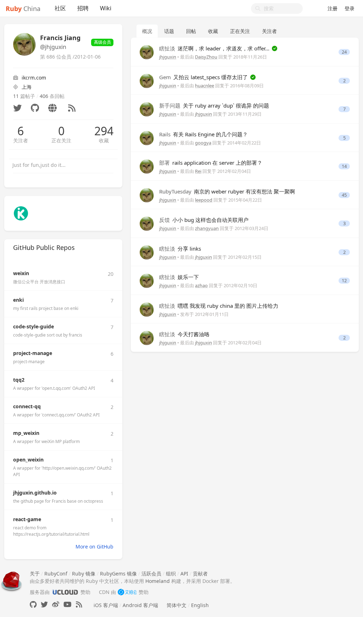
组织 (171, 573)
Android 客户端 (140, 605)
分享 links (180, 248)
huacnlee (204, 85)
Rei (198, 171)
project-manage (32, 353)
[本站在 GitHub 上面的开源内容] (33, 604)
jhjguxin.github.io (35, 492)
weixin (21, 273)
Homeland (157, 581)
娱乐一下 (179, 276)
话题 (169, 31)
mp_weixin (26, 433)
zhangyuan (207, 228)
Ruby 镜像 (83, 573)
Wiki (105, 8)
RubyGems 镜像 (118, 573)
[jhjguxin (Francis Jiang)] (147, 51)
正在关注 (61, 140)
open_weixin (28, 459)
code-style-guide (33, 326)
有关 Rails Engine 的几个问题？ (203, 134)
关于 (35, 573)
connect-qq (27, 406)
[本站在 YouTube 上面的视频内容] (67, 604)
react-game (27, 519)
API (184, 573)
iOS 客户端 (106, 605)
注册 (332, 8)
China (23, 8)
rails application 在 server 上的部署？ (210, 162)
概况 (147, 31)
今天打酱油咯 (184, 334)
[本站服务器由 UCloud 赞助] (65, 592)
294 (103, 131)
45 (344, 195)
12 (344, 281)
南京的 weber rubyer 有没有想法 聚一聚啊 (227, 191)
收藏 (104, 140)
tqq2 (18, 379)
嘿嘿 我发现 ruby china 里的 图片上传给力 (218, 305)
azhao (201, 285)
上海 (27, 86)
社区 (60, 8)
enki (18, 299)
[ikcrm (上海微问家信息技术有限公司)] (21, 212)
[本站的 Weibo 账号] (55, 604)
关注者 (20, 140)
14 (344, 166)
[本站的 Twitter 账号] (44, 604)
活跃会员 (151, 573)
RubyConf (55, 573)
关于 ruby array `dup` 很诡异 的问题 (214, 105)
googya (203, 143)
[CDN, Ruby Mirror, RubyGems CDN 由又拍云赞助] (127, 592)
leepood (203, 200)
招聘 (83, 8)
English (200, 605)
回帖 (191, 31)
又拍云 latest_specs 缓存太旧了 (204, 77)
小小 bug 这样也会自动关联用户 (203, 219)
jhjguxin (167, 57)
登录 (349, 8)
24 (344, 52)
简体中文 (176, 605)
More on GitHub (94, 546)
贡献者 (200, 573)
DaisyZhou (206, 57)
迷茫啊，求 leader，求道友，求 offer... (215, 48)
